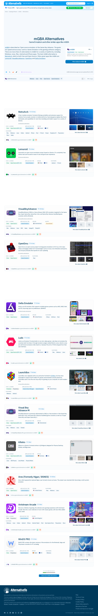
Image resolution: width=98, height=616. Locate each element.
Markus (19, 597)
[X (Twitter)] (7, 613)
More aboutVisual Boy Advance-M (80, 428)
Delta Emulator (40, 58)
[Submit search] (67, 3)
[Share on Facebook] (6, 72)
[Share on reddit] (13, 72)
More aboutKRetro (80, 462)
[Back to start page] (14, 3)
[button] (32, 112)
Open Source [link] (47, 78)
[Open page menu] (92, 3)
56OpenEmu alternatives (23, 253)
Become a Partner (81, 606)
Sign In (89, 3)
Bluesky (6, 604)
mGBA (7, 47)
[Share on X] (9, 72)
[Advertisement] (49, 23)
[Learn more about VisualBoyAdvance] (11, 213)
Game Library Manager (28, 389)
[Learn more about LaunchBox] (11, 376)
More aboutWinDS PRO (80, 559)
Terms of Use (80, 597)
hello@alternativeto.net (35, 602)
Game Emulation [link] (55, 78)
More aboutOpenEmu (80, 264)
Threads (10, 604)
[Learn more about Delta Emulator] (11, 307)
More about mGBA (78, 62)
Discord (47, 602)
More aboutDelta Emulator (80, 324)
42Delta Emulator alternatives (24, 311)
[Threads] (16, 613)
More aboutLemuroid (80, 170)
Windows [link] (32, 78)
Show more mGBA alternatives (49, 575)
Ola (14, 597)
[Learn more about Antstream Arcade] (11, 508)
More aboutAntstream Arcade (80, 525)
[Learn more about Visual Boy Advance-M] (11, 411)
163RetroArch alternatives (23, 123)
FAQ (77, 595)
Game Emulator (71, 52)
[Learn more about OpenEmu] (11, 247)
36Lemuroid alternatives (23, 157)
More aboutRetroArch (80, 132)
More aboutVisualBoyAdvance (80, 229)
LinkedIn (22, 604)
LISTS (51, 3)
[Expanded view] (82, 79)
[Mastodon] (10, 613)
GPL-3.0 (19, 128)
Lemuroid (8, 58)
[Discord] (5, 613)
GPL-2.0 (19, 423)
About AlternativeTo (82, 604)
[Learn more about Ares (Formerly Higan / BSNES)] (11, 480)
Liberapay (57, 604)
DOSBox (53, 376)
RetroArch (8, 56)
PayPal (62, 604)
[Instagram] (18, 613)
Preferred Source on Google (84, 609)
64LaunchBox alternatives (23, 384)
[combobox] (75, 3)
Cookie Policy (80, 602)
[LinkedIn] (21, 613)
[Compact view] (84, 79)
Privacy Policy (80, 599)
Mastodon (68, 602)
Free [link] (41, 78)
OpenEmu (28, 58)
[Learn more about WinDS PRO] (11, 543)
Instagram (15, 604)
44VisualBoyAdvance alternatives (25, 218)
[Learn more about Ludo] (11, 341)
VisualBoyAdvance (18, 58)
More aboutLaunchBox (80, 393)
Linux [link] (37, 78)
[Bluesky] (13, 613)
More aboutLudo (80, 358)
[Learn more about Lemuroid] (11, 153)
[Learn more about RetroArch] (11, 116)
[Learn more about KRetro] (11, 446)
